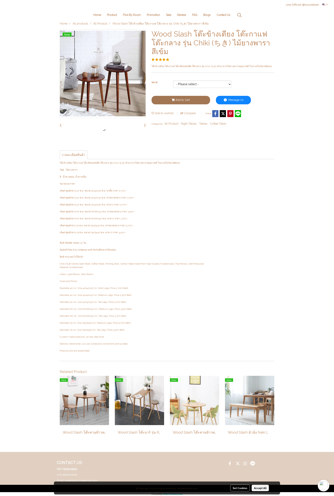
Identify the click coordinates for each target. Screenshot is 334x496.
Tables (203, 123)
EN (326, 4)
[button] (239, 15)
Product (112, 14)
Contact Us (223, 14)
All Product (171, 123)
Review (181, 14)
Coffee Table (218, 123)
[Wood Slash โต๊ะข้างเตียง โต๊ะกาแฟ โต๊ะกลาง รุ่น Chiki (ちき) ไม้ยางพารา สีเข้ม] (103, 74)
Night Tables (189, 123)
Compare (189, 113)
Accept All (260, 488)
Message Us (235, 99)
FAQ (194, 14)
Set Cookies (240, 488)
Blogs (207, 14)
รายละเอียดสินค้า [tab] (73, 155)
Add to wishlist (163, 113)
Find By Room (132, 14)
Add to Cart (182, 99)
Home (97, 14)
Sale (168, 14)
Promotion (153, 14)
